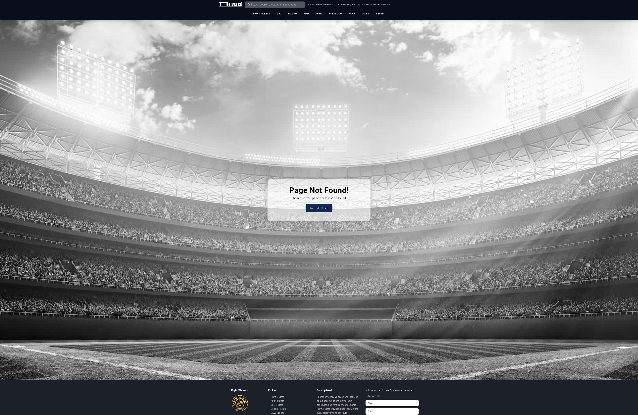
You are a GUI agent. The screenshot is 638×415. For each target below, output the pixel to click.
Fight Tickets (261, 13)
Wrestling (335, 13)
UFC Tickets (277, 405)
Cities (365, 13)
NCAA (352, 13)
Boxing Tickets (278, 409)
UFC (279, 13)
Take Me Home (319, 208)
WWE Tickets (277, 413)
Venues (380, 13)
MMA (306, 13)
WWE (319, 13)
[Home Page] (230, 4)
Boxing (292, 13)
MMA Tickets (277, 401)
